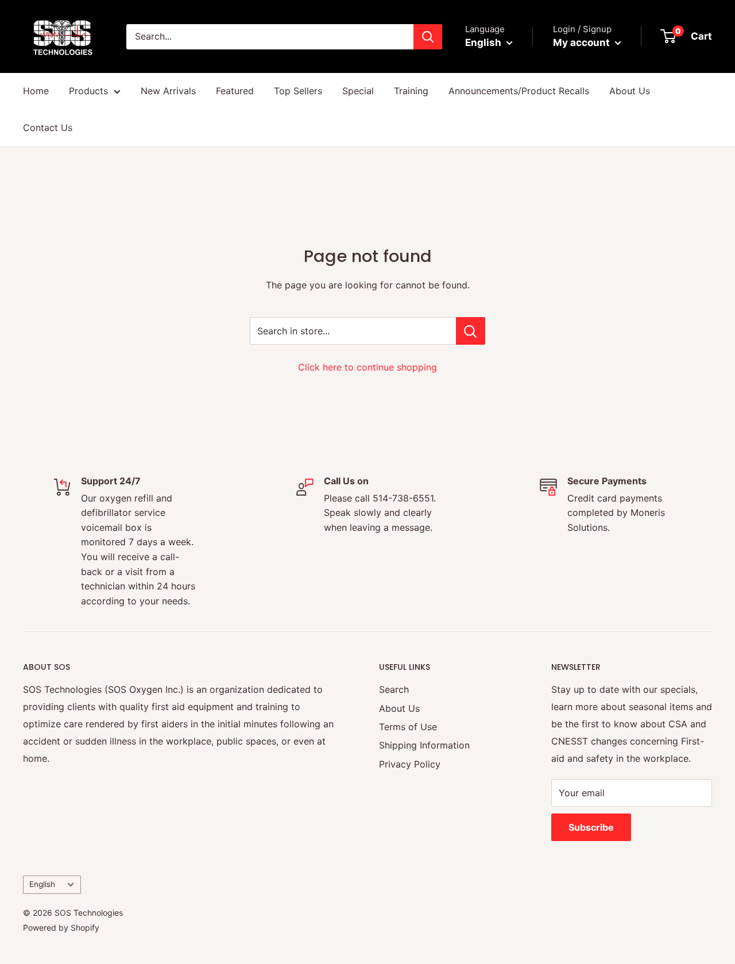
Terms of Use (408, 726)
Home (36, 91)
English (42, 884)
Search (394, 689)
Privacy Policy (409, 764)
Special (358, 91)
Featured (235, 91)
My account (582, 42)
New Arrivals (168, 91)
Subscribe (591, 827)
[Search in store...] (470, 331)
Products (88, 91)
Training (411, 91)
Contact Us (47, 127)
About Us (629, 91)
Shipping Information (424, 745)
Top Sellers (298, 91)
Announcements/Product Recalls (518, 91)
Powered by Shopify (61, 927)
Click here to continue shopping (367, 367)
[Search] (427, 36)
